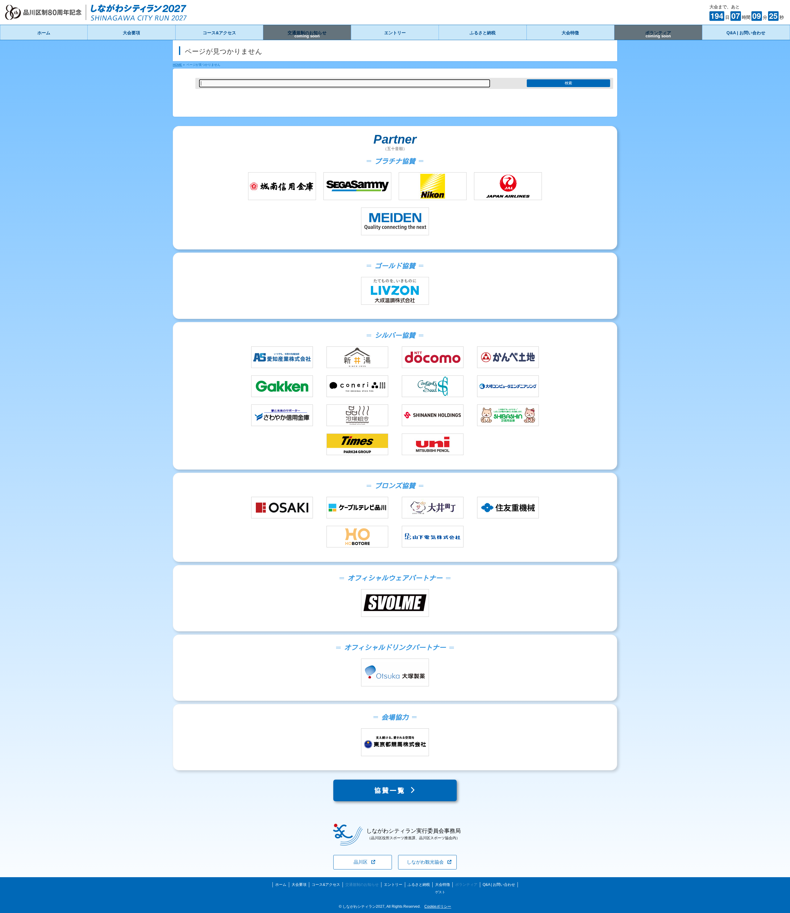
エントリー (393, 884)
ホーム (280, 884)
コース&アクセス (326, 884)
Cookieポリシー (437, 906)
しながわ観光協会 (425, 862)
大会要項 (299, 884)
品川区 (361, 862)
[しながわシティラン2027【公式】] (95, 17)
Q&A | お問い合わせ (499, 884)
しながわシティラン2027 (364, 906)
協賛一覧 (392, 790)
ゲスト (440, 892)
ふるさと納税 (419, 884)
